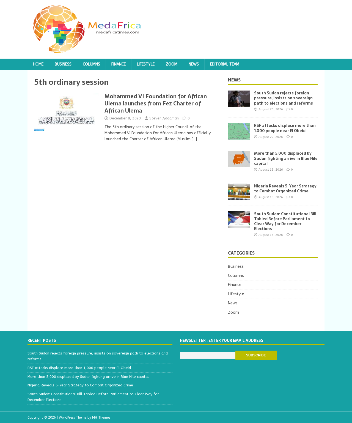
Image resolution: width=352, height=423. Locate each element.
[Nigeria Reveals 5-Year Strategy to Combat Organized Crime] (239, 196)
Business (63, 64)
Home (38, 64)
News (194, 64)
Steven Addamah (164, 118)
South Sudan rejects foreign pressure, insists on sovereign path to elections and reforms (283, 98)
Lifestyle (146, 64)
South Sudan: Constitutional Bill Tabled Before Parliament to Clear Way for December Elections (285, 221)
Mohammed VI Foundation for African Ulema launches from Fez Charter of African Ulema (156, 103)
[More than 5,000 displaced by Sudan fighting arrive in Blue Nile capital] (239, 164)
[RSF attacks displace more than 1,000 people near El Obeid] (239, 136)
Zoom (171, 64)
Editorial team (224, 64)
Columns (91, 64)
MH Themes (101, 417)
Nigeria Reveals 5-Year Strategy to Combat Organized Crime (285, 188)
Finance (118, 64)
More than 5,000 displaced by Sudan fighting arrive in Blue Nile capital (286, 158)
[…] (194, 139)
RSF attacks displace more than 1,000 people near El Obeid (285, 127)
